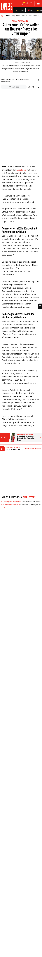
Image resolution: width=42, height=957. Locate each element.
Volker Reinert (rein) (22, 79)
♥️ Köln (30, 10)
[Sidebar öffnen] (38, 3)
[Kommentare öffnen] (40, 306)
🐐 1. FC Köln (19, 10)
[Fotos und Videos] (27, 3)
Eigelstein (16, 15)
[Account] (31, 3)
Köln (8, 15)
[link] (6, 6)
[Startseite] (2, 15)
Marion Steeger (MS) (7, 79)
